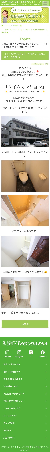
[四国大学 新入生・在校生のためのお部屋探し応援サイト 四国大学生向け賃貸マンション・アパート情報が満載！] (25, 15)
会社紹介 (7, 431)
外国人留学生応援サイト (13, 401)
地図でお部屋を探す (11, 372)
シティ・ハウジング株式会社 (25, 343)
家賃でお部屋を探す (11, 364)
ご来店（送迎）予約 (11, 408)
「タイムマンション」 (25, 87)
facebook (43, 357)
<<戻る (25, 324)
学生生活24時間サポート (14, 394)
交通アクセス (9, 438)
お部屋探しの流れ (11, 386)
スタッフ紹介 (9, 423)
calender (7, 357)
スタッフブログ (10, 416)
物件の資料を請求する (12, 379)
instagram (19, 357)
